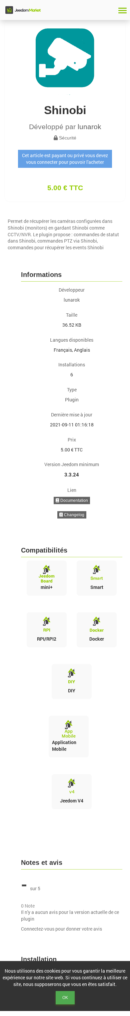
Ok (65, 997)
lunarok (89, 126)
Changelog (73, 515)
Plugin (72, 399)
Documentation (73, 500)
